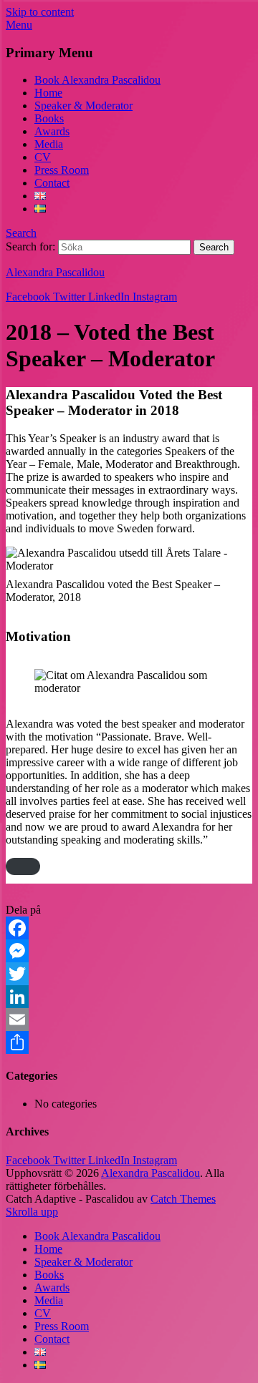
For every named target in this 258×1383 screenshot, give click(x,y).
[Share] (129, 1042)
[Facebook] (129, 928)
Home (48, 93)
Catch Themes (183, 1199)
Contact (52, 183)
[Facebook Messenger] (129, 950)
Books (49, 118)
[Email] (129, 1019)
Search (21, 233)
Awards (52, 131)
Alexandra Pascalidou (55, 272)
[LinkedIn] (129, 996)
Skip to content (40, 12)
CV (42, 157)
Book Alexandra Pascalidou (97, 80)
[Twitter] (129, 973)
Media (48, 144)
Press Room (61, 170)
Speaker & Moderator (83, 105)
